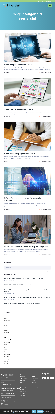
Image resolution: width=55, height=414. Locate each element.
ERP (5, 328)
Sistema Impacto (22, 375)
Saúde (5, 349)
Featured (6, 332)
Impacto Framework (23, 386)
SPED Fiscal (23, 391)
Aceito (34, 411)
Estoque (6, 330)
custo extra (7, 323)
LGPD (5, 344)
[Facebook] (43, 378)
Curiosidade (7, 320)
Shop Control (23, 378)
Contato (34, 382)
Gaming (6, 335)
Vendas (6, 361)
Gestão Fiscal (7, 340)
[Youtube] (49, 378)
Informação (7, 342)
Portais (22, 389)
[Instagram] (52, 378)
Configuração (48, 411)
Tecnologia (7, 359)
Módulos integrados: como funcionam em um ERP (17, 284)
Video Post (6, 363)
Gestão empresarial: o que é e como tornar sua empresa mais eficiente (23, 278)
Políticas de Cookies (16, 412)
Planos (33, 376)
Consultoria (35, 378)
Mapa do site (35, 387)
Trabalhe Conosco (22, 394)
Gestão (6, 337)
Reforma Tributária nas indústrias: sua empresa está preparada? (22, 303)
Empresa (34, 374)
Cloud (5, 318)
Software (6, 356)
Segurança (6, 352)
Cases (5, 316)
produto (6, 347)
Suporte (34, 384)
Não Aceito (40, 411)
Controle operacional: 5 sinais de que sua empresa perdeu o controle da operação (27, 297)
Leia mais (6, 72)
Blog (33, 386)
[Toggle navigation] (50, 5)
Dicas (5, 325)
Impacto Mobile (22, 381)
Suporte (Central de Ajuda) (44, 1)
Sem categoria (7, 354)
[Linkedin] (46, 378)
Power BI (22, 384)
